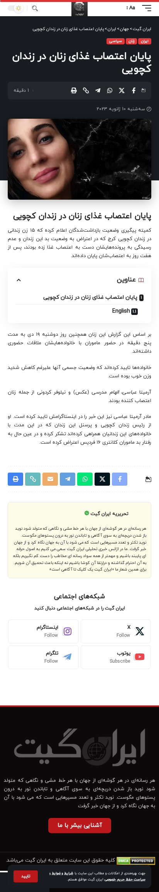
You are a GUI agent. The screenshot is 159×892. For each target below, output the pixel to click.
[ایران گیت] (79, 8)
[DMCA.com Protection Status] (136, 860)
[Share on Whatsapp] (109, 90)
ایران (145, 41)
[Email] (50, 479)
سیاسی (115, 41)
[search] (35, 8)
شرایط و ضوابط (62, 873)
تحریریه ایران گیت (110, 514)
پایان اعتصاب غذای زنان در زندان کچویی (90, 297)
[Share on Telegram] (97, 90)
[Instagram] (43, 631)
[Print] (73, 90)
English (121, 311)
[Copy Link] (85, 90)
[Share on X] (121, 90)
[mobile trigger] (144, 8)
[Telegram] (43, 657)
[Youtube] (116, 657)
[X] (116, 631)
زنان (131, 41)
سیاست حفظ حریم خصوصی (125, 879)
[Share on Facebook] (133, 90)
